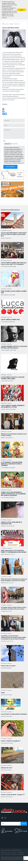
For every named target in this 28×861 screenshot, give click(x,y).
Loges (3, 693)
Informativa (14, 852)
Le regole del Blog (20, 852)
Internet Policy (14, 854)
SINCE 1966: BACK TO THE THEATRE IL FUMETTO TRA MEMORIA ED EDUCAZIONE (13, 551)
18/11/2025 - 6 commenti (6, 663)
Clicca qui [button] (4, 17)
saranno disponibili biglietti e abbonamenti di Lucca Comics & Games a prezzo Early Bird (13, 234)
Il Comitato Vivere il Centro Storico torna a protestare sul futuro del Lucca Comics (13, 608)
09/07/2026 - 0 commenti (6, 375)
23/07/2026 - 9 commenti (6, 317)
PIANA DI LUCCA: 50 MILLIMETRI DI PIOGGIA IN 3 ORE (11, 523)
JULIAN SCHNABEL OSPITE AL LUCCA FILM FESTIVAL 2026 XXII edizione (14, 347)
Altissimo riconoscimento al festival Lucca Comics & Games (13, 434)
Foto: (4, 141)
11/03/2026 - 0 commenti (6, 548)
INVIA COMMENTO (10, 167)
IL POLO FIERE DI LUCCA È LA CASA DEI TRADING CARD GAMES (12, 378)
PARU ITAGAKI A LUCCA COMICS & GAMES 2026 (14, 292)
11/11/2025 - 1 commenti (6, 738)
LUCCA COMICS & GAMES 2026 (10, 320)
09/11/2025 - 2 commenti (6, 765)
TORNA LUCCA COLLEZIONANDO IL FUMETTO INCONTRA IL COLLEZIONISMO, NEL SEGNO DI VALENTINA (13, 493)
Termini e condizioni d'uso (6, 854)
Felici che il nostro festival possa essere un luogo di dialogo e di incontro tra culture (14, 580)
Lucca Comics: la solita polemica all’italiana (14, 714)
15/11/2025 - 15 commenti (6, 712)
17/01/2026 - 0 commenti (6, 576)
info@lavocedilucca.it (15, 859)
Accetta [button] (21, 9)
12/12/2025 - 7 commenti (6, 605)
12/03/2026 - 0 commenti (6, 490)
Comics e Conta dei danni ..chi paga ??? (13, 795)
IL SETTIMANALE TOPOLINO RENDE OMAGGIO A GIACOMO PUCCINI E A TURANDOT (11, 463)
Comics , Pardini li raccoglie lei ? (10, 741)
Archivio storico (22, 859)
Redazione (4, 104)
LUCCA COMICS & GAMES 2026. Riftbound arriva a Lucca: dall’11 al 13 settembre (13, 263)
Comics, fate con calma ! (8, 666)
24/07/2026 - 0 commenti (6, 289)
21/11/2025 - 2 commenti (6, 633)
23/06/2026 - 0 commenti (6, 403)
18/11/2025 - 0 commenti (6, 690)
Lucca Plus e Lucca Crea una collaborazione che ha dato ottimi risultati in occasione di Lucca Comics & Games (13, 637)
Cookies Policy (21, 854)
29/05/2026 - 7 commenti (6, 431)
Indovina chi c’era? (6, 768)
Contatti (9, 852)
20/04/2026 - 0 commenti (6, 460)
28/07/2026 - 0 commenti (6, 260)
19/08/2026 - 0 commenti (6, 230)
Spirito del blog (4, 852)
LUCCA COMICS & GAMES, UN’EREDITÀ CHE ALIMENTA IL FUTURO (12, 406)
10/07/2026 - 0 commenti (6, 344)
